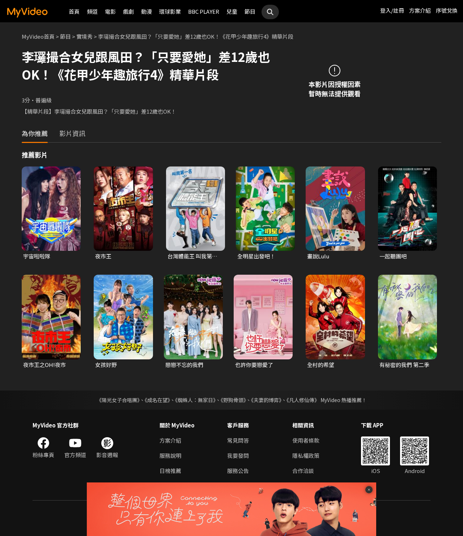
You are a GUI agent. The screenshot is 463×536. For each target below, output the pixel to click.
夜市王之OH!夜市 (44, 364)
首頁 (74, 11)
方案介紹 (420, 10)
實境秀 (84, 36)
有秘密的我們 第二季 (404, 364)
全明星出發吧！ (256, 256)
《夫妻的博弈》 (266, 400)
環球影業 (170, 11)
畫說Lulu (318, 256)
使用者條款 (305, 440)
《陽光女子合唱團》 (118, 400)
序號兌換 (447, 10)
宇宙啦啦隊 (36, 256)
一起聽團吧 (393, 256)
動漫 (146, 11)
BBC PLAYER (203, 11)
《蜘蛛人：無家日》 (195, 400)
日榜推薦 (170, 470)
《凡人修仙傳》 (302, 400)
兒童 (231, 11)
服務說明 (170, 455)
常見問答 (238, 440)
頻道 (92, 11)
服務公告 (238, 470)
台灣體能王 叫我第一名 (192, 256)
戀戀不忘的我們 (184, 364)
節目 (250, 11)
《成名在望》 (157, 400)
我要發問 (238, 455)
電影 (110, 11)
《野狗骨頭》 (233, 400)
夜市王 (103, 256)
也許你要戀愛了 (254, 364)
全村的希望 (320, 364)
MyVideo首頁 (38, 36)
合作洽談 (303, 470)
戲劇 (128, 11)
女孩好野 (106, 364)
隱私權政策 (305, 455)
